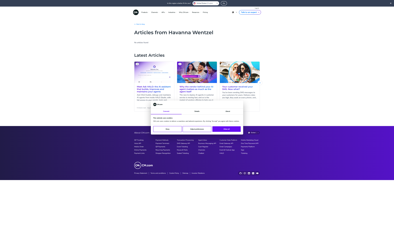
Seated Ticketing (183, 153)
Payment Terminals (162, 143)
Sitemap (185, 173)
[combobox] (205, 3)
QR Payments (160, 147)
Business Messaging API (207, 143)
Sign (242, 150)
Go (224, 3)
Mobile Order (139, 147)
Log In (257, 8)
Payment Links (139, 153)
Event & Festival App (227, 150)
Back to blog (140, 24)
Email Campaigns (226, 147)
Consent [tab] (166, 111)
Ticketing (244, 153)
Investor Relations (198, 173)
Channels (201, 150)
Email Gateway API (226, 143)
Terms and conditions (158, 173)
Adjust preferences (197, 129)
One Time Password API (249, 143)
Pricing (205, 12)
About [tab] (228, 111)
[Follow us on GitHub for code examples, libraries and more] (240, 173)
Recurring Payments (163, 150)
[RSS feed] (253, 173)
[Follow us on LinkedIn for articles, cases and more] (249, 173)
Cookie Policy (174, 173)
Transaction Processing (185, 140)
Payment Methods (162, 140)
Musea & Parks (182, 150)
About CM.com (141, 132)
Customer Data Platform (228, 140)
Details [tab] (197, 111)
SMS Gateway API (183, 143)
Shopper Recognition (163, 153)
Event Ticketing (182, 147)
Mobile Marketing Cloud (249, 140)
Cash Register (203, 147)
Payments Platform (248, 147)
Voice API (137, 143)
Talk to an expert (249, 12)
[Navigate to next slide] (260, 82)
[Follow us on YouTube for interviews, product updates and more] (257, 173)
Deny (167, 129)
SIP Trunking (138, 140)
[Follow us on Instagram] (245, 173)
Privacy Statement (140, 173)
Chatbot (201, 153)
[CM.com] (136, 12)
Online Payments (140, 150)
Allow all (226, 129)
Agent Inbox (202, 140)
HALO (222, 153)
